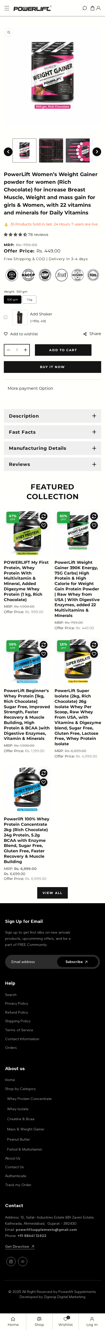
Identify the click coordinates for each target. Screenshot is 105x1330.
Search (11, 995)
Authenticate (15, 1176)
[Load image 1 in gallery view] (24, 151)
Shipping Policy (18, 1021)
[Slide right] (97, 151)
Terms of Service (19, 1030)
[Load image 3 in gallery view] (78, 151)
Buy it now (52, 367)
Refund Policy (16, 1012)
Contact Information (22, 1039)
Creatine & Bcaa (20, 1119)
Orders (11, 1048)
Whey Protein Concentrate (29, 1099)
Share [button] (95, 333)
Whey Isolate (18, 1109)
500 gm (12, 299)
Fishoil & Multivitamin (24, 1149)
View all (52, 893)
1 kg (29, 299)
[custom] (11, 1261)
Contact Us (14, 1167)
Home (10, 1080)
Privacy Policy (16, 1003)
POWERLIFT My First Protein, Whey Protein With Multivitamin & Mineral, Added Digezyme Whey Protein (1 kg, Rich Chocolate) (26, 581)
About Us (12, 1158)
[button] (7, 8)
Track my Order (18, 1185)
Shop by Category (20, 1089)
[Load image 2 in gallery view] (51, 151)
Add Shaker (41, 317)
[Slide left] (8, 151)
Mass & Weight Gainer (25, 1129)
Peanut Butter (18, 1139)
